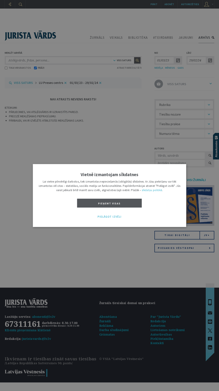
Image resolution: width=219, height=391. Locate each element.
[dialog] (109, 195)
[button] (109, 217)
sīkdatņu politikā (152, 190)
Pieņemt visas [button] (109, 203)
